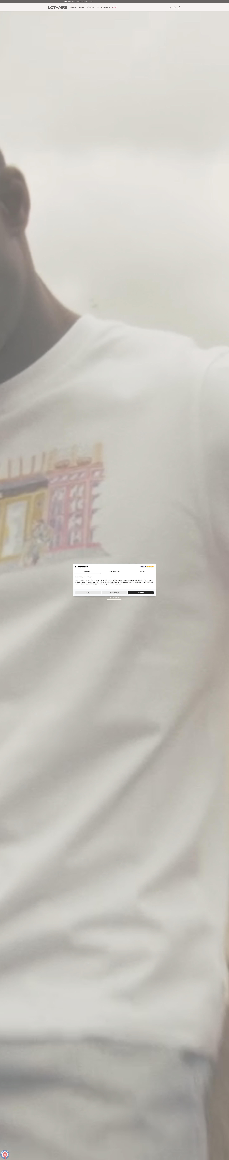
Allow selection (114, 592)
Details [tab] (142, 571)
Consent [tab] (87, 571)
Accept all (141, 592)
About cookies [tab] (114, 571)
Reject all (88, 592)
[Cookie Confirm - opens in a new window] (147, 566)
